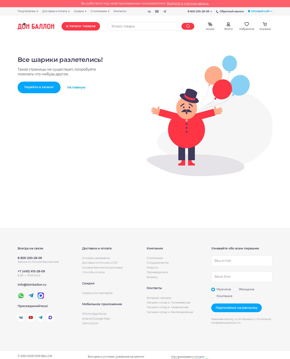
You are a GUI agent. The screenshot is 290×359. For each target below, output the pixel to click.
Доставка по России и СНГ (100, 262)
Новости (152, 267)
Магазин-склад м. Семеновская (168, 307)
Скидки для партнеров (97, 293)
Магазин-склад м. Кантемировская (170, 312)
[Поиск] (188, 26)
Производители (157, 272)
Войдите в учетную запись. (188, 3)
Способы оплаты (93, 272)
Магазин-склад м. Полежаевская (168, 302)
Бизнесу (152, 277)
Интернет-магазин (159, 297)
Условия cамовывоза (96, 258)
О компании (155, 258)
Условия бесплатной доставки (102, 267)
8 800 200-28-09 (198, 11)
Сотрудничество (158, 262)
